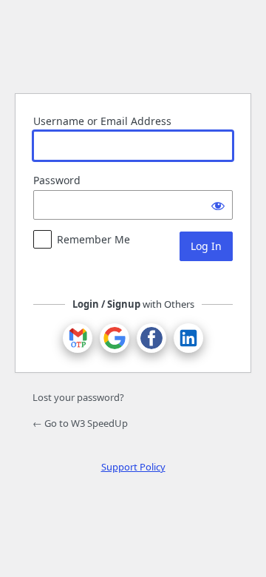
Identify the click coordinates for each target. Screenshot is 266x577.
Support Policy (133, 466)
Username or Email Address (102, 121)
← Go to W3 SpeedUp (80, 423)
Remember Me (93, 239)
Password (57, 180)
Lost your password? (78, 397)
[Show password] (218, 205)
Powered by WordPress (133, 44)
